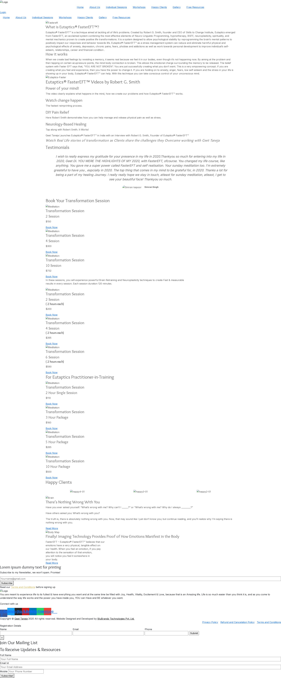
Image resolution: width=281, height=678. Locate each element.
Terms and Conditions (23, 587)
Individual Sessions (116, 7)
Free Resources (195, 7)
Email (76, 629)
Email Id (4, 663)
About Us (94, 7)
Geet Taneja (21, 618)
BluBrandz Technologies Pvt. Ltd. (115, 618)
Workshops (139, 7)
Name (3, 629)
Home (80, 7)
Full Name (5, 655)
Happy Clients (159, 7)
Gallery (177, 7)
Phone (148, 629)
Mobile (3, 671)
